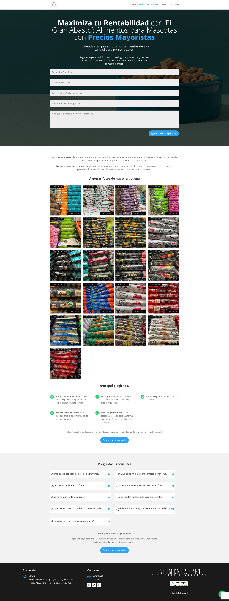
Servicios (164, 5)
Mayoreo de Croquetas (148, 5)
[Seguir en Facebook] (99, 585)
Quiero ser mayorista (114, 440)
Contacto (175, 5)
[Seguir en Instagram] (89, 585)
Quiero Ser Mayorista (163, 133)
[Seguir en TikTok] (94, 585)
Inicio (134, 5)
